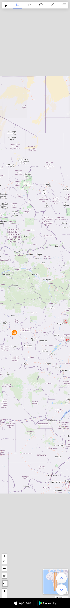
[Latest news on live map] (7, 5)
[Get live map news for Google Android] (47, 603)
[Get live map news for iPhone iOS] (23, 603)
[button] (14, 332)
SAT (5, 584)
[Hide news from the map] (4, 575)
